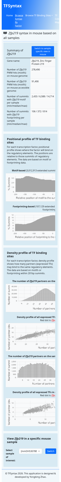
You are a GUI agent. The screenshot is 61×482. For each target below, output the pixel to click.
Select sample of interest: (10, 455)
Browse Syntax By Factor (19, 20)
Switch (50, 451)
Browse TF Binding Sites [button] (38, 15)
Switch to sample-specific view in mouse (42, 51)
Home (9, 15)
